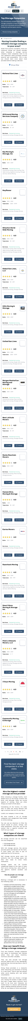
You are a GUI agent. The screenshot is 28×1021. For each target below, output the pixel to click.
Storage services (7, 97)
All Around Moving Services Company (10, 115)
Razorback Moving (10, 565)
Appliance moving (18, 96)
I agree (20, 1018)
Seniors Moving (16, 97)
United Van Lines (10, 341)
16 (20, 751)
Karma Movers (9, 529)
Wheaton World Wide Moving (9, 229)
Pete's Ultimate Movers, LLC (9, 642)
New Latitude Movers (8, 419)
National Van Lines (10, 73)
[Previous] (5, 752)
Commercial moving (8, 94)
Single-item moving (8, 96)
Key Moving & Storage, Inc (8, 153)
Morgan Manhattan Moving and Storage (11, 382)
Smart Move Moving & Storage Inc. (10, 607)
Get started (14, 1009)
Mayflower (7, 190)
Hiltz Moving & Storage (9, 307)
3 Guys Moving (9, 682)
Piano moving (17, 94)
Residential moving (14, 92)
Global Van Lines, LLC (10, 270)
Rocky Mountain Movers (9, 456)
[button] (21, 11)
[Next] (22, 752)
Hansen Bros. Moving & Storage (10, 493)
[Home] (1, 38)
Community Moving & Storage (11, 720)
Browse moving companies (10, 32)
